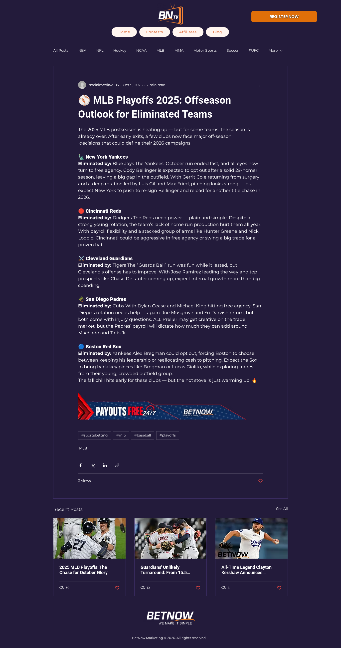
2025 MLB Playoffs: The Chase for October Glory (83, 570)
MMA (178, 50)
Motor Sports (205, 50)
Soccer (233, 50)
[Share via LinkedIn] (105, 465)
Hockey (119, 50)
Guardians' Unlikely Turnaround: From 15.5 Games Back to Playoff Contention (164, 570)
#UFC (254, 50)
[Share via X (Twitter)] (92, 465)
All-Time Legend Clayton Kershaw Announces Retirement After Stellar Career (246, 570)
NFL (99, 50)
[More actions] (260, 85)
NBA (82, 50)
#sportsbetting (94, 435)
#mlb (121, 435)
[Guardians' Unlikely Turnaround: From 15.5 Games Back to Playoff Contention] (171, 538)
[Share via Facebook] (80, 465)
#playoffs (168, 435)
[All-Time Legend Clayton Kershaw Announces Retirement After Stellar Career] (251, 538)
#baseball (142, 435)
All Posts (60, 50)
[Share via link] (117, 465)
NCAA (141, 50)
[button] (154, 32)
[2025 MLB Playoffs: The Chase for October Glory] (89, 538)
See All (282, 508)
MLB (161, 50)
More (273, 50)
